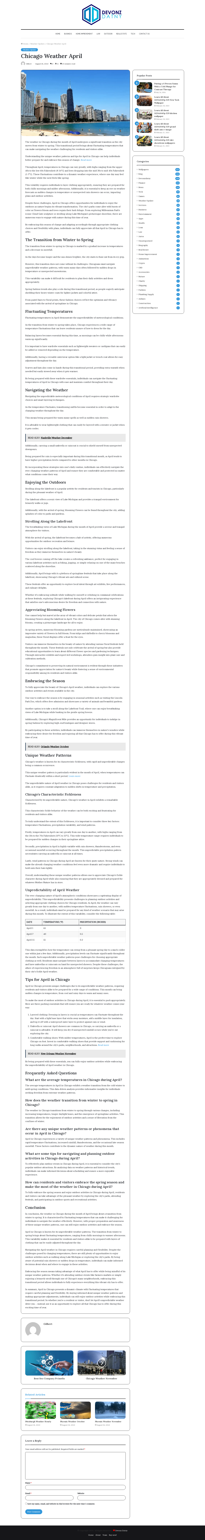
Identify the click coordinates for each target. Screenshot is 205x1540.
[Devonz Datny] (102, 14)
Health (141, 223)
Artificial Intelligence (148, 308)
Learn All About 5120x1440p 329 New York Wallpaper (166, 100)
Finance (141, 183)
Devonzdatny (144, 178)
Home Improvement (84, 34)
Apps (140, 218)
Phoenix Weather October (72, 1421)
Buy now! (113, 1535)
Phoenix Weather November (108, 1421)
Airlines (141, 299)
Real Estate (121, 34)
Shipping (142, 285)
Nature (141, 276)
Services (142, 205)
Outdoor (108, 34)
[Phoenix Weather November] (110, 1410)
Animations (143, 259)
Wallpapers (143, 169)
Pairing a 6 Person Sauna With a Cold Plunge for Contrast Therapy (166, 86)
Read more (86, 160)
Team (104, 1535)
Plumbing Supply (146, 294)
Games (141, 196)
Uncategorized (145, 241)
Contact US (144, 34)
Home (58, 34)
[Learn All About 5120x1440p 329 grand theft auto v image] (144, 127)
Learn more (74, 776)
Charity (141, 281)
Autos (141, 236)
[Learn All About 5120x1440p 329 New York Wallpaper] (144, 101)
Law (98, 34)
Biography (143, 245)
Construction (144, 303)
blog (140, 174)
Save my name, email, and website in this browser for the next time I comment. (61, 1504)
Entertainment (145, 214)
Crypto (141, 263)
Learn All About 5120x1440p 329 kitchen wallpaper (165, 113)
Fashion (142, 290)
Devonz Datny (121, 1530)
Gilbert (48, 1324)
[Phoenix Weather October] (75, 1410)
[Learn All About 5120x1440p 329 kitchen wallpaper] (144, 114)
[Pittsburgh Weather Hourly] (40, 1410)
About (98, 1535)
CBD (140, 267)
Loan (140, 227)
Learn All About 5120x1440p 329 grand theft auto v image (165, 127)
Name (28, 1483)
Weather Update (37, 44)
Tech (133, 34)
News (141, 187)
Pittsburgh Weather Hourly (38, 1421)
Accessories (143, 272)
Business (68, 34)
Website (80, 1493)
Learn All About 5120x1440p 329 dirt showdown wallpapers (164, 140)
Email (28, 1493)
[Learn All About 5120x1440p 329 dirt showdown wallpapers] (144, 141)
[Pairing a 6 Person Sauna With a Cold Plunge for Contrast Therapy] (144, 87)
